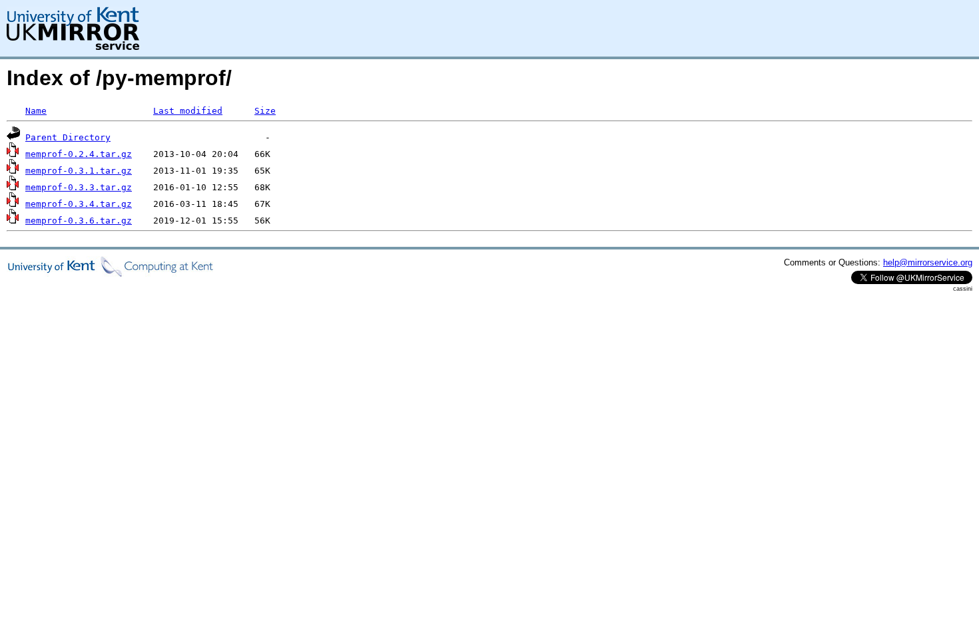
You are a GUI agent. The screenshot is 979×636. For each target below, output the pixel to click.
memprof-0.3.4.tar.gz (78, 204)
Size (265, 111)
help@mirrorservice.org (927, 262)
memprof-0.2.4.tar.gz (78, 154)
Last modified (187, 111)
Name (36, 111)
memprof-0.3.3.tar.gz (78, 187)
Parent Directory (68, 137)
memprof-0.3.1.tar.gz (78, 171)
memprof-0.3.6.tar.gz (78, 221)
